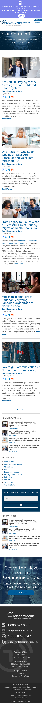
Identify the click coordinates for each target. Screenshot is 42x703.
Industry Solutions (11, 472)
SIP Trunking (9, 482)
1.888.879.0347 (19, 636)
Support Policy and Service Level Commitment (21, 687)
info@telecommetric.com (20, 630)
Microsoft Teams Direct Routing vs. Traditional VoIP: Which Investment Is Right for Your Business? (23, 424)
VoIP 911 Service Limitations (21, 695)
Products (26, 23)
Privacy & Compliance (13, 474)
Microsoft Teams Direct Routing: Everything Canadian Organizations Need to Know (17, 301)
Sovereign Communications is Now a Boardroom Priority (21, 368)
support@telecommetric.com (23, 641)
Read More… (7, 119)
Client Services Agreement (21, 690)
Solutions (36, 23)
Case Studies (9, 462)
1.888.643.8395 (19, 625)
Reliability (8, 477)
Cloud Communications (13, 464)
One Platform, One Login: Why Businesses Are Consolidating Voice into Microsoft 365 (18, 156)
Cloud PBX (8, 467)
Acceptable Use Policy (21, 684)
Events (7, 469)
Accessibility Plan (21, 698)
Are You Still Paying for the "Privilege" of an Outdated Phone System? (24, 432)
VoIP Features (10, 485)
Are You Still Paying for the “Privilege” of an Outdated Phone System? (19, 85)
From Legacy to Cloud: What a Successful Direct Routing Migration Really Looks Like (20, 225)
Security (18, 23)
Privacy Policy (21, 692)
